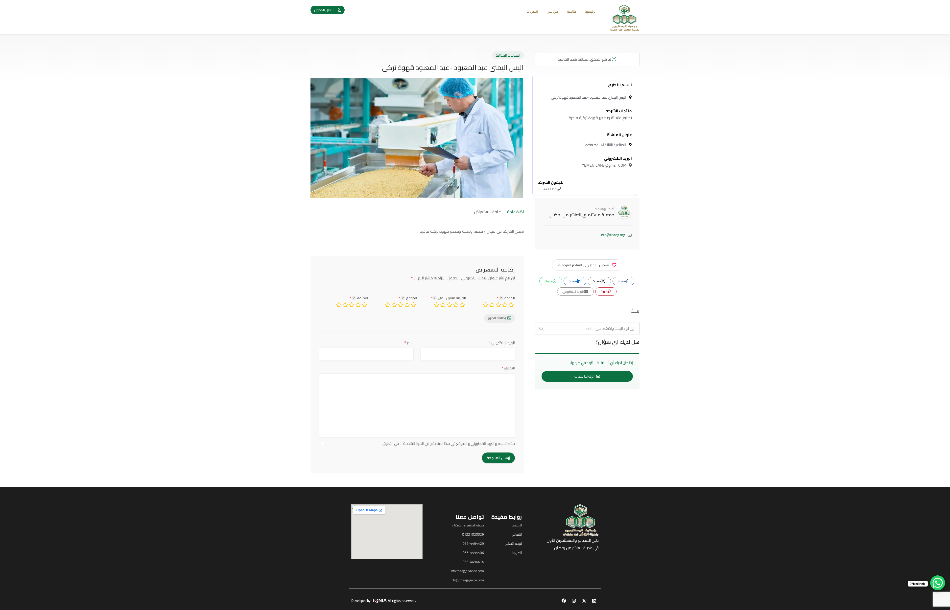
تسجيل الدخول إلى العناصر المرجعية (583, 265)
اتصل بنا (532, 11)
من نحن (552, 11)
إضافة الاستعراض (488, 211)
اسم (408, 342)
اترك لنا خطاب (584, 376)
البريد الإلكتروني (502, 342)
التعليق (508, 368)
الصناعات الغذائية (508, 55)
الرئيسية (590, 11)
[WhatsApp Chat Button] (937, 582)
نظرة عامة (515, 211)
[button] (37, 313)
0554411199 (551, 185)
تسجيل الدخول (325, 10)
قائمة (571, 11)
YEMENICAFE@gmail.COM (607, 162)
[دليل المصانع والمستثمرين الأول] (625, 17)
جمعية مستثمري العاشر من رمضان (581, 215)
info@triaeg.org (612, 234)
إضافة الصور (497, 318)
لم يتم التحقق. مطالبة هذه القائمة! (584, 59)
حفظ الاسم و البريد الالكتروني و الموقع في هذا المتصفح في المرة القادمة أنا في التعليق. (448, 443)
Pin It (604, 291)
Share (622, 281)
